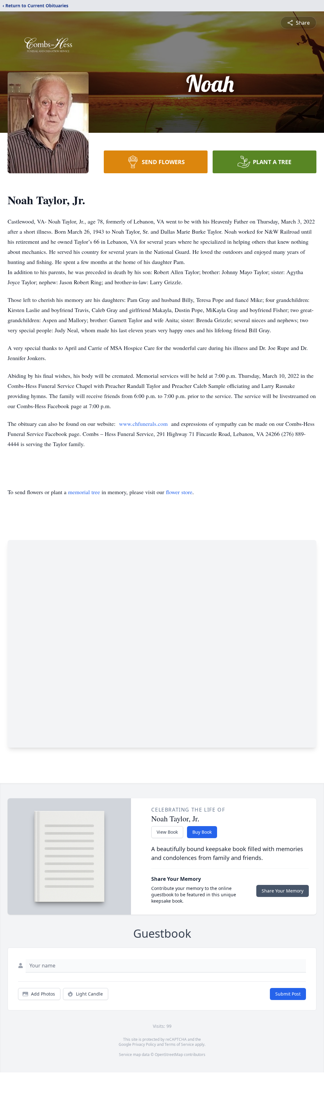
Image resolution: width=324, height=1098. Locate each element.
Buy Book (202, 832)
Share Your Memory (282, 891)
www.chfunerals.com (143, 423)
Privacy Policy (144, 1044)
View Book (167, 832)
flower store (179, 492)
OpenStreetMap (169, 1054)
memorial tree (84, 492)
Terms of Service (179, 1044)
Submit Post (288, 994)
